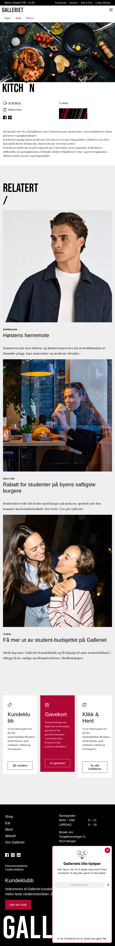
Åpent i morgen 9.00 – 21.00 (19, 2)
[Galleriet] (12, 10)
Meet (9, 829)
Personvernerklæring (16, 865)
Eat (7, 823)
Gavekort (73, 2)
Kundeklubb (60, 2)
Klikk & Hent (86, 2)
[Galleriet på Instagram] (13, 855)
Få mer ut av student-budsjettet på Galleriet (55, 640)
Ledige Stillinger (103, 2)
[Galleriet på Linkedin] (19, 855)
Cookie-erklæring (14, 869)
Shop (9, 817)
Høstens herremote (26, 335)
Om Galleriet (14, 842)
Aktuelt (10, 836)
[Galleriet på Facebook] (7, 855)
